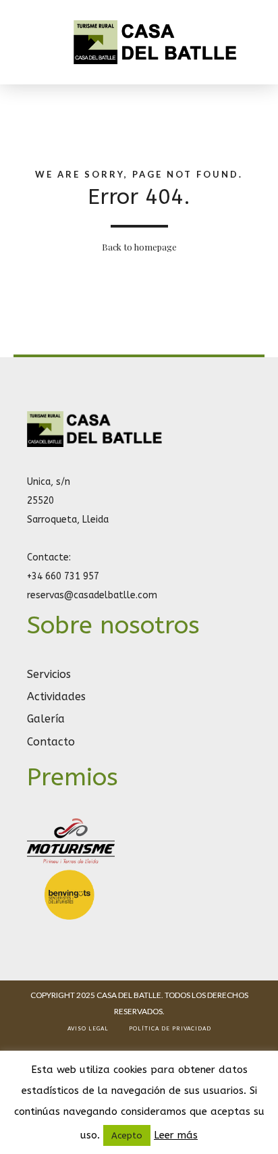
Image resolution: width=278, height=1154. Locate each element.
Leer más (176, 1135)
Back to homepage (139, 247)
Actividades (56, 696)
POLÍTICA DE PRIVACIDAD (170, 1028)
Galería (46, 718)
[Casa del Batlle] (94, 444)
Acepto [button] (126, 1135)
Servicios (49, 674)
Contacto (51, 741)
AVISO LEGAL (88, 1028)
